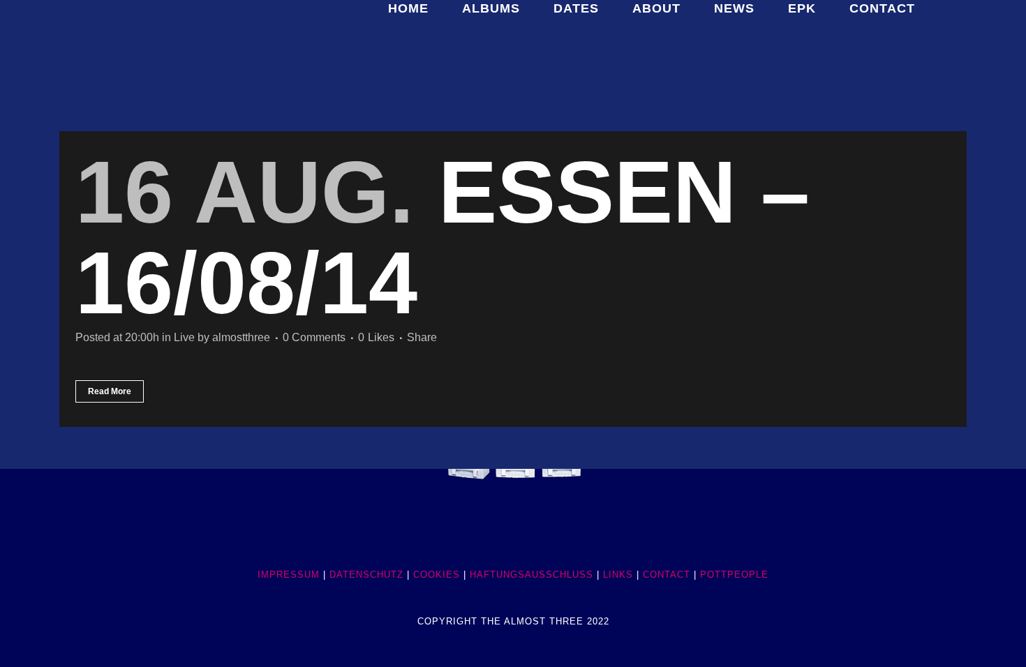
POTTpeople (734, 574)
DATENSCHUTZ (366, 574)
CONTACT (666, 574)
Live (184, 337)
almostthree (241, 337)
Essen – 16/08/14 (442, 237)
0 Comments (314, 337)
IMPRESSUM (289, 574)
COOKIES (436, 574)
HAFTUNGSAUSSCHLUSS (531, 574)
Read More (109, 391)
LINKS (618, 574)
